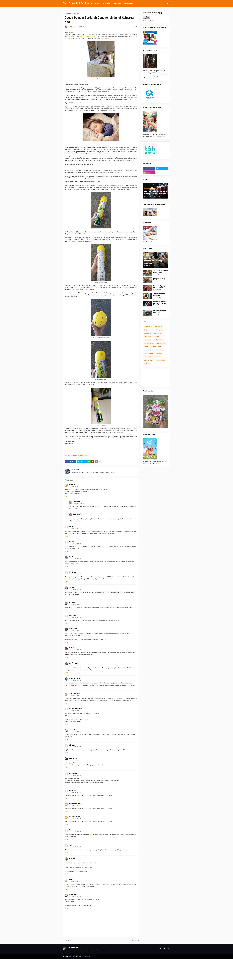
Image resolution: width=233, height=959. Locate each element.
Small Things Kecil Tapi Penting (77, 3)
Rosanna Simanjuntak (75, 708)
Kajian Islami (147, 340)
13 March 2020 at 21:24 (75, 630)
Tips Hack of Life (148, 360)
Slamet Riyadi (73, 894)
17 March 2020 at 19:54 (75, 792)
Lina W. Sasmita (74, 663)
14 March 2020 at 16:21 (79, 503)
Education (156, 336)
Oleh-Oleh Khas (148, 350)
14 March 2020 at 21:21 (79, 516)
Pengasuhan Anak (149, 353)
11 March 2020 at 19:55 (75, 528)
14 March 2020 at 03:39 (75, 665)
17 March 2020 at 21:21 (75, 831)
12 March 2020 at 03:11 (75, 543)
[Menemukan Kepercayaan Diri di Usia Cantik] (147, 288)
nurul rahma (72, 484)
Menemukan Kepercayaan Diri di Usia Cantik (160, 287)
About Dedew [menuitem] (106, 3)
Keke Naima (72, 557)
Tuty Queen (72, 572)
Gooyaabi (87, 956)
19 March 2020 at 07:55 (75, 847)
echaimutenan (73, 758)
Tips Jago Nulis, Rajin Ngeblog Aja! (159, 294)
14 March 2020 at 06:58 (75, 695)
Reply (66, 496)
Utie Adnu (72, 745)
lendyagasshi (73, 773)
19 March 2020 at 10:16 (75, 881)
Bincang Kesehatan (74, 13)
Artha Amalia (77, 502)
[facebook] (149, 168)
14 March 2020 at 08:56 (75, 775)
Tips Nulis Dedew (160, 360)
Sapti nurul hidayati (75, 678)
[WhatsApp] (89, 461)
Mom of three (73, 730)
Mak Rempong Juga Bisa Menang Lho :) (159, 311)
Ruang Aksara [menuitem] (117, 3)
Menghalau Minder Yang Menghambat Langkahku (159, 279)
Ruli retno (72, 602)
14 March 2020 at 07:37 (75, 731)
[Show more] (99, 461)
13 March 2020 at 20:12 (75, 617)
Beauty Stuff (158, 326)
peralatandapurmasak (75, 804)
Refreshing (159, 353)
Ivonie (71, 845)
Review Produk (84, 455)
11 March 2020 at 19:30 (75, 486)
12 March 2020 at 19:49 (75, 589)
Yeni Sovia (72, 542)
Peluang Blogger (159, 350)
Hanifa (71, 879)
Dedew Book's (147, 333)
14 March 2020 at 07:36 (75, 710)
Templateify (72, 956)
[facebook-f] (160, 948)
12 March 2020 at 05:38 (75, 574)
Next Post (135, 940)
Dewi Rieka (75, 470)
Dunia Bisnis (147, 336)
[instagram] (149, 172)
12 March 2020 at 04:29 (75, 559)
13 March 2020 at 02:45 (75, 604)
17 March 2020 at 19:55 (75, 805)
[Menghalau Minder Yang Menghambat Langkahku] (147, 280)
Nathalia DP (72, 615)
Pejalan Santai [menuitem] (128, 3)
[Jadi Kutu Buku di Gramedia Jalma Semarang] (147, 273)
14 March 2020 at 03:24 (75, 649)
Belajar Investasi (148, 329)
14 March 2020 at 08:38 (75, 760)
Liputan (146, 346)
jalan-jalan (146, 363)
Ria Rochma (72, 648)
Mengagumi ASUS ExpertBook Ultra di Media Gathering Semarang (155, 260)
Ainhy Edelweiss (74, 830)
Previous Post (68, 940)
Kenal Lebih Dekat (158, 340)
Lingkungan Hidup (161, 343)
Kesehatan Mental (149, 343)
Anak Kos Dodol (148, 326)
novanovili (72, 858)
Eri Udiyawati (73, 629)
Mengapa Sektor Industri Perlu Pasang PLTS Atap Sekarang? (155, 192)
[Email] (96, 461)
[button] (167, 3)
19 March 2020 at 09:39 (75, 860)
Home (66, 13)
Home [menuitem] (98, 3)
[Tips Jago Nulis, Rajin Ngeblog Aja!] (147, 296)
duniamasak (72, 790)
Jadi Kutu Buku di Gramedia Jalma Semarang (160, 271)
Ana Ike (71, 526)
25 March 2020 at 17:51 (75, 896)
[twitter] (162, 168)
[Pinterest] (92, 461)
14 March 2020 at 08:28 (75, 747)
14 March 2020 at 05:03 (75, 680)
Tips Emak (157, 356)
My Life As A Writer (156, 346)
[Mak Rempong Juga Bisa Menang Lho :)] (147, 313)
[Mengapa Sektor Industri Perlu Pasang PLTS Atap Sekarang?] (147, 303)
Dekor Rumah (157, 333)
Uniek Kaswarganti (74, 693)
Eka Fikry (71, 587)
